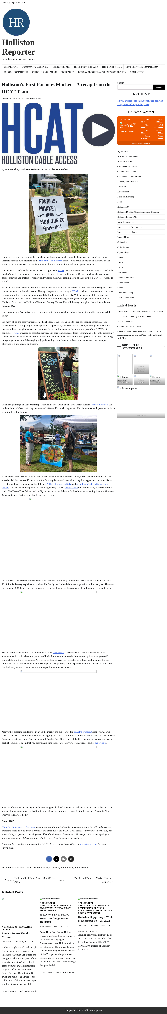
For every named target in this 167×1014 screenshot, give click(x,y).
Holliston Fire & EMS (127, 217)
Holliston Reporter (18, 47)
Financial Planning (125, 197)
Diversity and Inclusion (127, 181)
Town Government (89, 913)
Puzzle (120, 267)
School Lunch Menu (44, 72)
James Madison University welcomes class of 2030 (140, 311)
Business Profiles (125, 161)
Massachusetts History (127, 232)
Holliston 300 (123, 207)
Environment (67, 867)
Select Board (61, 67)
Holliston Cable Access (50, 260)
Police (120, 262)
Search (120, 82)
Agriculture (18, 867)
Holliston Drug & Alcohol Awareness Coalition (138, 212)
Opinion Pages (123, 252)
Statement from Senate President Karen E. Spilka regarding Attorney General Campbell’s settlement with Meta (139, 334)
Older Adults (123, 247)
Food (77, 867)
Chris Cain (82, 925)
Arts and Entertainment (36, 867)
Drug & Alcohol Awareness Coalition (102, 72)
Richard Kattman (99, 404)
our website (100, 742)
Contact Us (137, 72)
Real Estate (122, 272)
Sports (120, 287)
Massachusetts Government (129, 227)
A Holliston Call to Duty (59, 484)
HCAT (61, 270)
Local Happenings (125, 222)
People (84, 867)
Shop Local (11, 67)
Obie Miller (58, 652)
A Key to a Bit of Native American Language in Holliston (54, 918)
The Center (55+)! (125, 292)
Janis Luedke (71, 487)
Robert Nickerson (125, 321)
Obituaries (67, 72)
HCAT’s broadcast (83, 731)
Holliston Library (86, 67)
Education (54, 867)
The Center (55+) (112, 67)
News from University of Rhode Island (134, 316)
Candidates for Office (127, 166)
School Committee (16, 72)
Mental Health (123, 237)
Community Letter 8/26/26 (129, 326)
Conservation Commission (141, 67)
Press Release (36, 98)
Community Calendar (35, 67)
